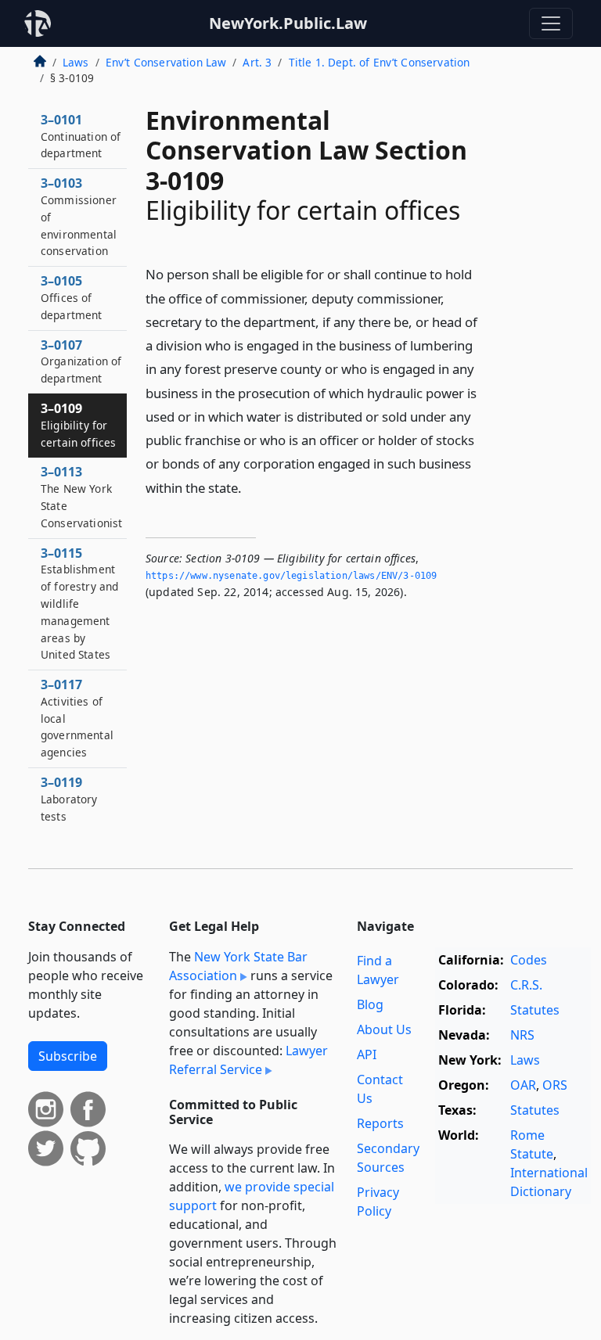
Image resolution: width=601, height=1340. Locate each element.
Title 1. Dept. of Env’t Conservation (379, 62)
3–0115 (79, 603)
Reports (380, 1123)
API (366, 1054)
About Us (384, 1029)
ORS (554, 1085)
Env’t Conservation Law (166, 62)
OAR (523, 1085)
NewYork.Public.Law (288, 23)
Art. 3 (257, 62)
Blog (370, 1004)
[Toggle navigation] (551, 23)
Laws (76, 62)
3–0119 (69, 799)
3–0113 (81, 496)
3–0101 (81, 136)
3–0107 (81, 361)
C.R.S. (526, 984)
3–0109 (78, 425)
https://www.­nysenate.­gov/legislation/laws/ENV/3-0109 (291, 575)
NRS (522, 1035)
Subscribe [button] (67, 1056)
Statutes (535, 1009)
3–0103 (79, 216)
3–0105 (72, 297)
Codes (528, 959)
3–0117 (77, 718)
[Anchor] (250, 487)
